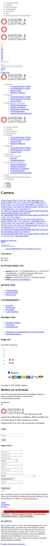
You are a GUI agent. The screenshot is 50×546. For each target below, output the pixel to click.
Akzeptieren (5, 505)
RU (2, 57)
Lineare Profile (15, 90)
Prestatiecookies (39, 514)
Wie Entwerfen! (11, 7)
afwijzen (4, 507)
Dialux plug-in (11, 295)
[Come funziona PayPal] (25, 382)
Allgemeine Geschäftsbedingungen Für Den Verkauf (25, 332)
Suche (3, 68)
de (2, 47)
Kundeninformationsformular (21, 113)
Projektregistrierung (17, 111)
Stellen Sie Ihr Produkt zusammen (18, 15)
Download (9, 11)
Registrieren (6, 488)
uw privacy (5, 514)
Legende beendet (12, 3)
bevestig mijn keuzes (8, 544)
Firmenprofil (10, 307)
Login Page (10, 179)
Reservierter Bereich (13, 156)
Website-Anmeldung (17, 107)
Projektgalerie (11, 9)
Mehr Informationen (30, 499)
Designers (9, 305)
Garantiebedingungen (13, 334)
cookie (3, 502)
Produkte (9, 84)
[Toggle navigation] (2, 64)
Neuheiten (9, 95)
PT (2, 59)
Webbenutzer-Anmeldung (19, 109)
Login (3, 440)
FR (2, 53)
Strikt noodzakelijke (26, 516)
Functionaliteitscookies (9, 516)
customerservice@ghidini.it (20, 280)
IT (2, 51)
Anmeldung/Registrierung (15, 103)
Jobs (7, 13)
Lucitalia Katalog (12, 292)
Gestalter (9, 5)
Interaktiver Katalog (13, 323)
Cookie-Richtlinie (12, 312)
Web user (13, 158)
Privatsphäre (10, 310)
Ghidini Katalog (11, 290)
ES (2, 55)
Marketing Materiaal (17, 93)
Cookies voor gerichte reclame (21, 514)
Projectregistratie (12, 327)
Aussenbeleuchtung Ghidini (20, 86)
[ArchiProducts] (10, 360)
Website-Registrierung (18, 105)
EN (2, 49)
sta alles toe (21, 544)
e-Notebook (10, 325)
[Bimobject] (10, 364)
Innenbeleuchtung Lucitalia (20, 88)
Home (8, 183)
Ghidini (8, 185)
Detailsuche (5, 73)
